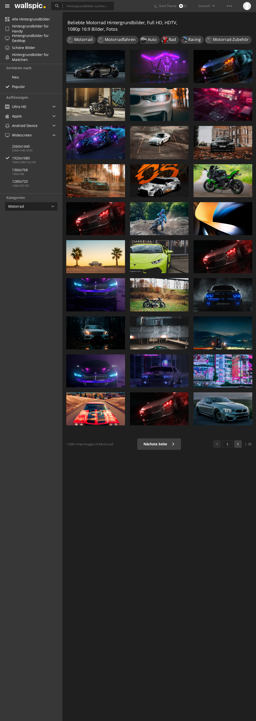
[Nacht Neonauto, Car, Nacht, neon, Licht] (223, 104)
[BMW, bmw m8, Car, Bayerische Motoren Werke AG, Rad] (95, 218)
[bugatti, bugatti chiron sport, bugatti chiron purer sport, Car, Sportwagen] (95, 66)
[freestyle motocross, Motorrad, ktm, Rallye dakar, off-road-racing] (159, 218)
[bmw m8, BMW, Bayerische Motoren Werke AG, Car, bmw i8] (159, 408)
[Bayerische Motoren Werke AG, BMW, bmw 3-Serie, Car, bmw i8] (223, 256)
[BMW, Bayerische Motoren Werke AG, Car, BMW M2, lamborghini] (95, 370)
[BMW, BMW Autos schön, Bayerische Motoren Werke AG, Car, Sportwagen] (223, 408)
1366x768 (20, 170)
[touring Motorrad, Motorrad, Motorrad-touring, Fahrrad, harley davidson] (223, 332)
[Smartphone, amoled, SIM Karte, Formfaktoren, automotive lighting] (223, 218)
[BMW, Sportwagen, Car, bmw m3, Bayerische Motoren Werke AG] (159, 104)
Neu (15, 77)
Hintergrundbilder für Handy (30, 28)
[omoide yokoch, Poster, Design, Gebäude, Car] (223, 370)
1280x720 (20, 181)
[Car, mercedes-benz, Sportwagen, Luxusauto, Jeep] (95, 332)
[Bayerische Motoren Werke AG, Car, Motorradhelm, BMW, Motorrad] (223, 66)
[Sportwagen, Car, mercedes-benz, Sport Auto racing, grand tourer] (159, 142)
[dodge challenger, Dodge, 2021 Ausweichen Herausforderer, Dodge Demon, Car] (223, 294)
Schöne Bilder (23, 47)
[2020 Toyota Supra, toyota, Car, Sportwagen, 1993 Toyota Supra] (95, 180)
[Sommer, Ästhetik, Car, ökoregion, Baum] (95, 256)
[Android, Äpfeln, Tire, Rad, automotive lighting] (95, 142)
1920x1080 (21, 158)
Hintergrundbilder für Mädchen (30, 57)
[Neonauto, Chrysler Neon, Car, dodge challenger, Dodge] (159, 66)
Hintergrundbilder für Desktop (30, 38)
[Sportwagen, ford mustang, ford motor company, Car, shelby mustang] (159, 332)
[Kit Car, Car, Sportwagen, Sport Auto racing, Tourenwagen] (159, 180)
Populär (18, 86)
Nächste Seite (156, 444)
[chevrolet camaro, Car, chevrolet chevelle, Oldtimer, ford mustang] (95, 408)
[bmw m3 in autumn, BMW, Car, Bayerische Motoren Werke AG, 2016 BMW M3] (223, 142)
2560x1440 (21, 146)
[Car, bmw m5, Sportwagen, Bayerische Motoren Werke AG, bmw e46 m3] (95, 294)
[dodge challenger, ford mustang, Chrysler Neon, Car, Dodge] (159, 370)
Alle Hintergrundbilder (31, 19)
